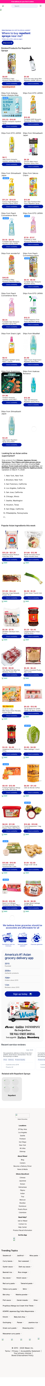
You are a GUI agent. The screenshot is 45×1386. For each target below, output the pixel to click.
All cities (22, 1148)
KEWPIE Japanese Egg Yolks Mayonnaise (18, 1311)
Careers (22, 1163)
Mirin (25, 1289)
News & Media (22, 1169)
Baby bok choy (19, 1317)
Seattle (22, 1135)
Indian (22, 1193)
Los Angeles (22, 1132)
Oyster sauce (8, 1267)
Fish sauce (7, 1300)
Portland (23, 1139)
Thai (22, 1196)
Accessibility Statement (30, 1351)
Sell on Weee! (22, 1221)
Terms (7, 1351)
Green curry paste (9, 1328)
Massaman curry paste (11, 1334)
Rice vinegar (22, 1272)
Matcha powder (22, 1294)
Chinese (22, 1177)
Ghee (36, 1300)
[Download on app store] (22, 1238)
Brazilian (23, 1203)
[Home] (6, 6)
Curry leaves (7, 1261)
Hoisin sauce (21, 1278)
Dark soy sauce (24, 1267)
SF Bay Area (22, 1129)
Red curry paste (9, 1283)
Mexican (23, 1200)
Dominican (22, 1206)
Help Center (22, 1227)
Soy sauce (6, 1278)
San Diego (22, 1142)
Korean (22, 1184)
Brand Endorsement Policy (22, 1355)
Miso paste (34, 1255)
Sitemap (22, 1151)
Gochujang (7, 1322)
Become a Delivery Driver (23, 1166)
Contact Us (23, 1224)
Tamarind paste (26, 1283)
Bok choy (6, 1294)
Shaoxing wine (28, 1328)
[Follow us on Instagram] (15, 1342)
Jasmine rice (33, 1322)
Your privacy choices (22, 1353)
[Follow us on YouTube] (33, 1342)
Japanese (22, 1181)
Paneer (19, 1322)
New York (22, 1145)
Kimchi (5, 1317)
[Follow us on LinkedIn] (24, 1342)
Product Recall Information (22, 1230)
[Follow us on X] (40, 1342)
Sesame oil (7, 1255)
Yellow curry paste (10, 1289)
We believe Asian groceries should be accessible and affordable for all (22, 926)
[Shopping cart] (41, 6)
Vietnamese (22, 1187)
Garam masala (22, 1300)
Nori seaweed (23, 1261)
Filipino (22, 1190)
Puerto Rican (22, 1209)
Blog (22, 1160)
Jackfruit (20, 1255)
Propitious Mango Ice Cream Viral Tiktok (18, 1306)
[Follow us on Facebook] (6, 1342)
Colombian (22, 1212)
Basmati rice (7, 1272)
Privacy (15, 1351)
